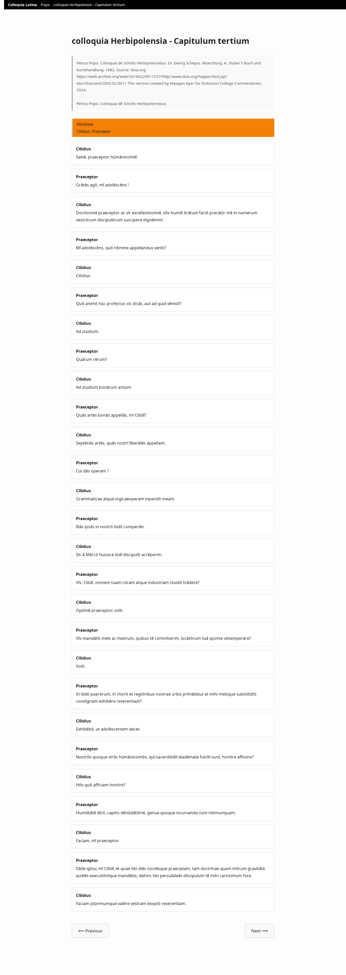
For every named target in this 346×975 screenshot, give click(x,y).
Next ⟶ (259, 931)
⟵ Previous (90, 931)
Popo (45, 4)
